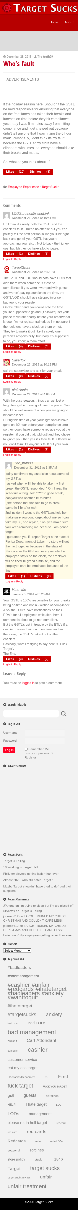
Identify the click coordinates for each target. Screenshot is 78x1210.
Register (30, 757)
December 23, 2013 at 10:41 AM (34, 217)
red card (12, 1132)
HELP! (12, 1104)
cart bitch (13, 1050)
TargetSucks (50, 187)
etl (47, 1077)
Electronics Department (21, 1077)
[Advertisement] (41, 93)
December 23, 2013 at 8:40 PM (33, 271)
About (69, 22)
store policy (16, 1159)
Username (10, 732)
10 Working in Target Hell (20, 867)
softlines (36, 1150)
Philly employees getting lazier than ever (30, 873)
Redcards (17, 1141)
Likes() (15, 171)
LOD (59, 1104)
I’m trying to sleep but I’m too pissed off (46, 905)
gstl (11, 1095)
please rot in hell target (27, 1123)
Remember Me (38, 749)
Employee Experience (23, 187)
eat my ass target (22, 1068)
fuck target (20, 1086)
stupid (38, 1159)
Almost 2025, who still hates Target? (28, 880)
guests (30, 1095)
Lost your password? (39, 753)
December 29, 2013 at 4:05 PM (33, 394)
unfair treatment (27, 1186)
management (40, 1114)
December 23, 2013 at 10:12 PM (34, 364)
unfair (46, 1177)
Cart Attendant (41, 1040)
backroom (13, 1023)
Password (10, 740)
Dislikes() (40, 171)
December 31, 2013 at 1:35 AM (35, 467)
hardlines (52, 1095)
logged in (28, 683)
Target (14, 1169)
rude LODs (56, 1141)
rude (38, 1141)
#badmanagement (23, 976)
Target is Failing (14, 861)
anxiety (54, 1015)
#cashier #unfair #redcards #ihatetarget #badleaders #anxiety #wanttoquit (37, 991)
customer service (22, 1059)
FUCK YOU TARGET (55, 1086)
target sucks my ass (19, 1177)
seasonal (14, 1150)
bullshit (12, 1041)
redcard (61, 1123)
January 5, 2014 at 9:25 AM (31, 594)
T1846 (57, 1159)
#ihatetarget (20, 1006)
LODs (13, 1113)
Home (54, 22)
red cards (36, 1132)
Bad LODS (37, 1023)
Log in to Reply (12, 259)
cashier (37, 1050)
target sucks (45, 1168)
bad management (32, 1032)
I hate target (36, 1104)
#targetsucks (22, 1015)
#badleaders (19, 967)
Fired (63, 1077)
